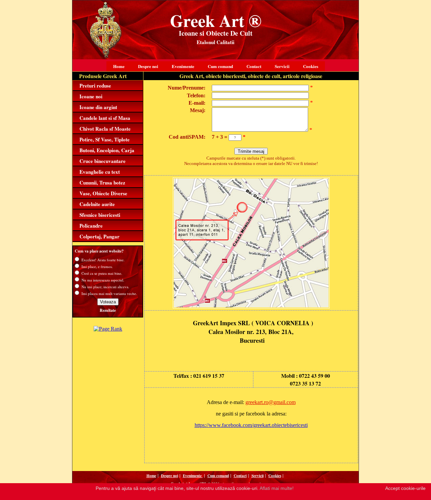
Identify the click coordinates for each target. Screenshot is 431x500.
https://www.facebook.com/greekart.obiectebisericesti (251, 425)
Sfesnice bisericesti (99, 215)
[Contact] (251, 306)
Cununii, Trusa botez (102, 182)
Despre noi (148, 66)
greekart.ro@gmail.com (270, 402)
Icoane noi (90, 96)
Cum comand (220, 66)
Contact (253, 66)
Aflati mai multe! (277, 488)
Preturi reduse (95, 85)
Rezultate (108, 310)
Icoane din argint (98, 107)
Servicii (282, 66)
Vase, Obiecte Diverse (103, 193)
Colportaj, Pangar (99, 236)
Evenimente (183, 66)
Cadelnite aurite (97, 204)
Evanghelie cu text (99, 171)
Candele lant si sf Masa (104, 118)
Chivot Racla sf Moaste (105, 128)
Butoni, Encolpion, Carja (106, 150)
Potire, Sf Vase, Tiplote (104, 139)
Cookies (310, 66)
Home (119, 66)
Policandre (91, 225)
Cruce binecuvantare (102, 161)
